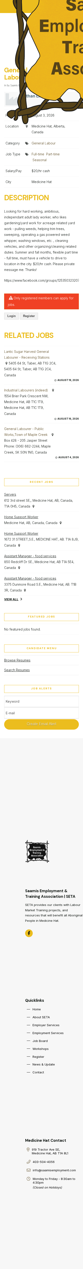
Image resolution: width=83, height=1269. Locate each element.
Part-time (53, 154)
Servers (10, 494)
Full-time (38, 154)
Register (29, 316)
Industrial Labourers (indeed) (26, 390)
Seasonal (40, 160)
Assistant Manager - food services (30, 556)
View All (11, 599)
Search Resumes (17, 670)
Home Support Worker (21, 517)
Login (11, 316)
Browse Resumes (17, 660)
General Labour (44, 143)
